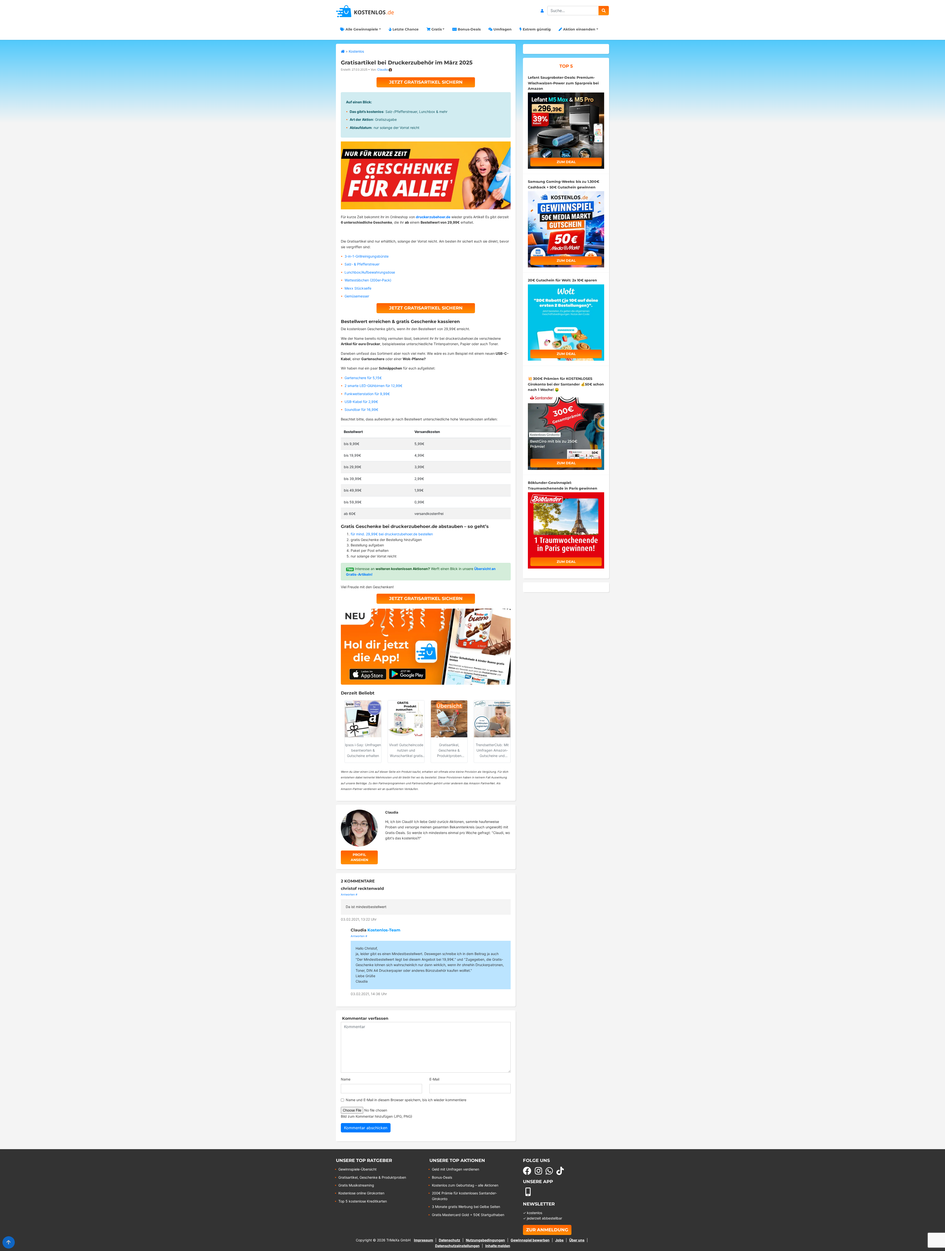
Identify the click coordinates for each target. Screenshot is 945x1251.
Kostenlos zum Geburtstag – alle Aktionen (465, 1185)
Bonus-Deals (469, 29)
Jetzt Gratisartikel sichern (426, 82)
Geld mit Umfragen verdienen (455, 1169)
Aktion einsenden (578, 29)
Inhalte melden (497, 1246)
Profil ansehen (359, 857)
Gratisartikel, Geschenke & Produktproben (372, 1177)
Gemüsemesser (357, 296)
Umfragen (502, 29)
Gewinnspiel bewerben (530, 1240)
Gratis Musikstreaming (356, 1185)
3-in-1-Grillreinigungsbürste (367, 256)
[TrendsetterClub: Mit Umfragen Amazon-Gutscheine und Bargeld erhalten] (492, 718)
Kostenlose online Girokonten (361, 1193)
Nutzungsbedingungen (485, 1240)
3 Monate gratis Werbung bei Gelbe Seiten (466, 1207)
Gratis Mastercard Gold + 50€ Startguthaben (468, 1215)
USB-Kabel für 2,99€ (361, 402)
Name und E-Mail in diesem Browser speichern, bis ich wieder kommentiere (406, 1100)
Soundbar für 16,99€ (361, 409)
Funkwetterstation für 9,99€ (367, 394)
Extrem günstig (536, 29)
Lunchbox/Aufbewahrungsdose (370, 272)
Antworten (348, 894)
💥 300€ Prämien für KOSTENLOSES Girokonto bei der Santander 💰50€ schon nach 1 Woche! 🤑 (566, 384)
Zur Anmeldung (547, 1230)
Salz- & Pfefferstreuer (362, 264)
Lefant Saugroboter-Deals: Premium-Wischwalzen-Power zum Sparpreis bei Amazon (563, 83)
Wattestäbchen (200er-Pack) (368, 280)
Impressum (423, 1240)
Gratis (436, 29)
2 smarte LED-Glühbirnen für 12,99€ (373, 386)
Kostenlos (356, 51)
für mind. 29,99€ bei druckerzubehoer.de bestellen (392, 534)
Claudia (382, 69)
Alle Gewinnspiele (361, 29)
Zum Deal (566, 162)
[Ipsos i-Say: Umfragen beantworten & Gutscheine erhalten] (363, 718)
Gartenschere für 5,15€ (363, 378)
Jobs (559, 1240)
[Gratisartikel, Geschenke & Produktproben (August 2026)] (449, 718)
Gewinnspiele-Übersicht (357, 1169)
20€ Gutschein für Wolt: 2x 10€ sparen (562, 280)
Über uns (576, 1240)
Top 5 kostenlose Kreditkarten (362, 1201)
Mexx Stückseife (358, 288)
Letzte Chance (405, 29)
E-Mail (434, 1079)
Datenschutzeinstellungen (457, 1246)
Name (345, 1079)
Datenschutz (449, 1240)
